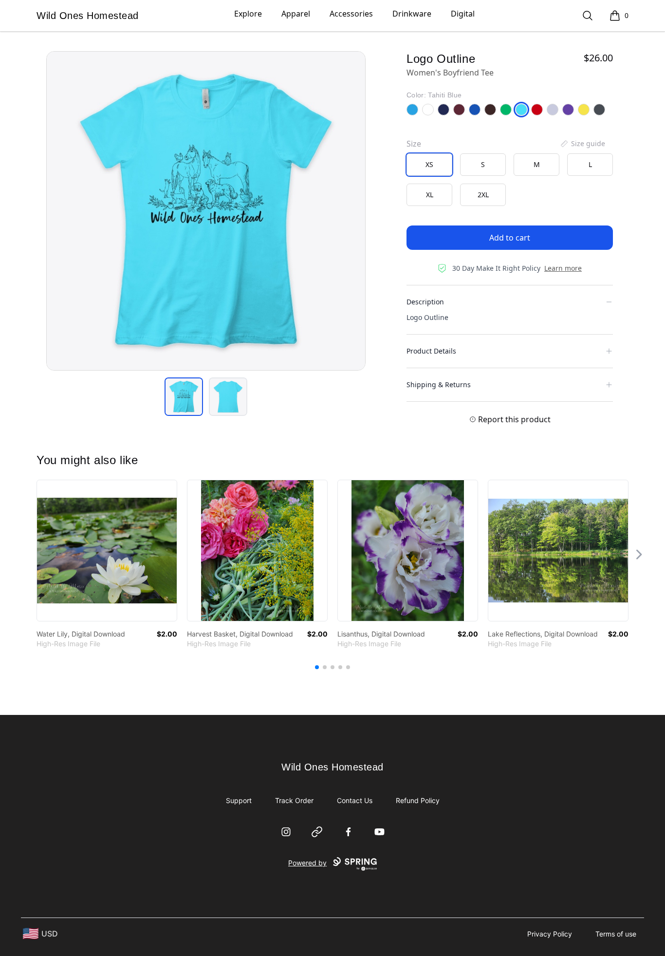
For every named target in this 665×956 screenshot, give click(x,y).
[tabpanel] (206, 211)
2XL (483, 194)
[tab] (184, 396)
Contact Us (354, 800)
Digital (463, 13)
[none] (582, 144)
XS (429, 164)
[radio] (429, 164)
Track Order (294, 800)
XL (429, 194)
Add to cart (509, 237)
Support (239, 800)
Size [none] (413, 143)
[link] (107, 550)
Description (425, 301)
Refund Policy (418, 800)
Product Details (431, 351)
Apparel (295, 13)
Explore (248, 13)
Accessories (351, 13)
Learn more (563, 268)
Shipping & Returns (438, 384)
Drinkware (411, 13)
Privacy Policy (549, 934)
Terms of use (615, 934)
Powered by (307, 863)
